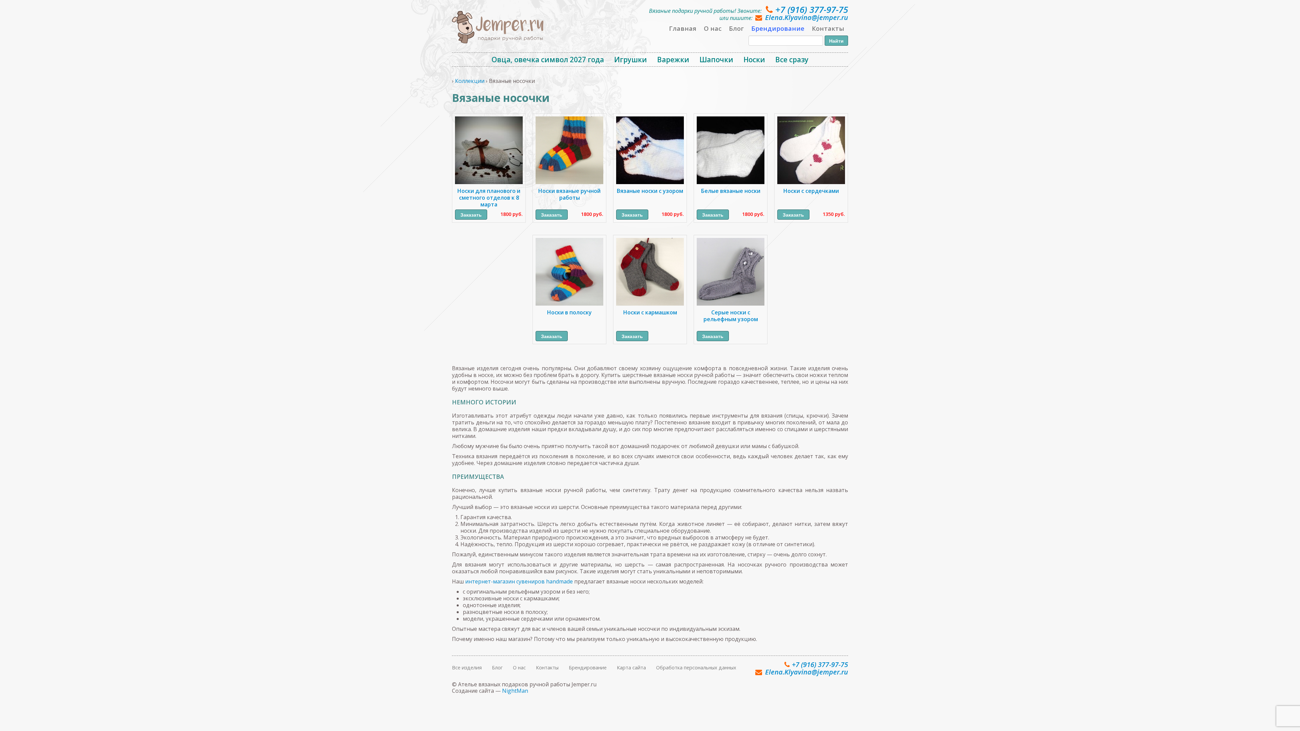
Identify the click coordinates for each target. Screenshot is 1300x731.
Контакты (828, 28)
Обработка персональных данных (696, 667)
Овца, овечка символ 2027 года (548, 59)
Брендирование (777, 28)
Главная (682, 28)
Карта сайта (631, 667)
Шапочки (716, 59)
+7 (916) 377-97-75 (811, 9)
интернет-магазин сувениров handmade (519, 581)
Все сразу (791, 59)
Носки (754, 59)
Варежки (673, 59)
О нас (712, 28)
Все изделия (467, 667)
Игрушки (630, 59)
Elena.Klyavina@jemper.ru (806, 17)
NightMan (515, 690)
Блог (736, 28)
